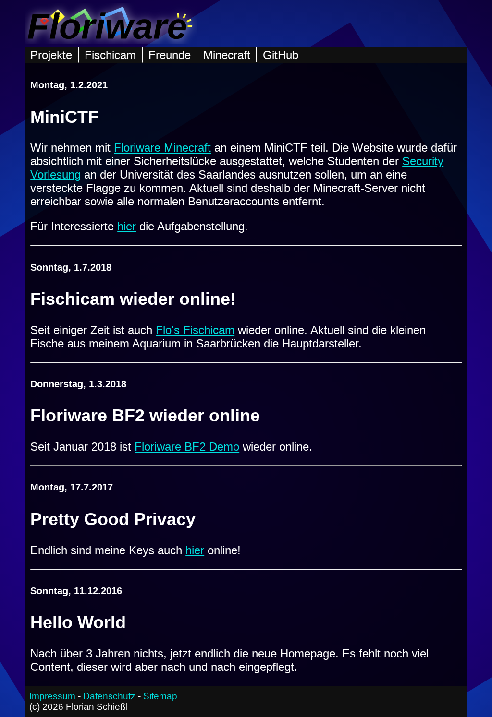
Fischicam (110, 54)
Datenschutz (109, 696)
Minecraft (226, 54)
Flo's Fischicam (195, 329)
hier (126, 226)
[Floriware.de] (111, 40)
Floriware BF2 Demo (187, 446)
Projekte (51, 54)
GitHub (280, 54)
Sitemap (160, 696)
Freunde (169, 54)
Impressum (52, 696)
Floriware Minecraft (162, 147)
